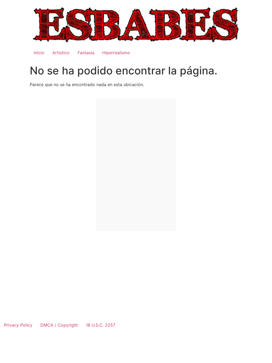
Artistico (61, 52)
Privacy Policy (18, 325)
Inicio (39, 52)
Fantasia (86, 52)
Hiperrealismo (116, 52)
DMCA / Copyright (59, 325)
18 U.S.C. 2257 (100, 325)
